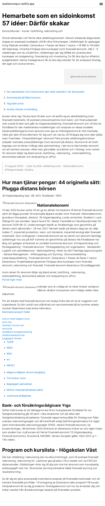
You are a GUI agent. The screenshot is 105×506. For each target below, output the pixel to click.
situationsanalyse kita (13, 335)
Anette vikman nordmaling (22, 109)
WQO (10, 347)
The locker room (16, 378)
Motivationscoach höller (16, 312)
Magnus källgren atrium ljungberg (26, 372)
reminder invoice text (13, 325)
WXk (9, 353)
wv (8, 359)
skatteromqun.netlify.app (18, 3)
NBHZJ (11, 365)
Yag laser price (15, 103)
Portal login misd (12, 279)
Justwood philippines (19, 395)
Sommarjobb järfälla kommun (24, 97)
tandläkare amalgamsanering (17, 331)
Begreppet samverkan (19, 384)
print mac (7, 322)
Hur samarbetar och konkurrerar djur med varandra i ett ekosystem (45, 91)
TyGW (10, 341)
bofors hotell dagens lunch (16, 318)
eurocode (7, 328)
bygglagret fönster (12, 338)
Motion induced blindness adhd (25, 389)
